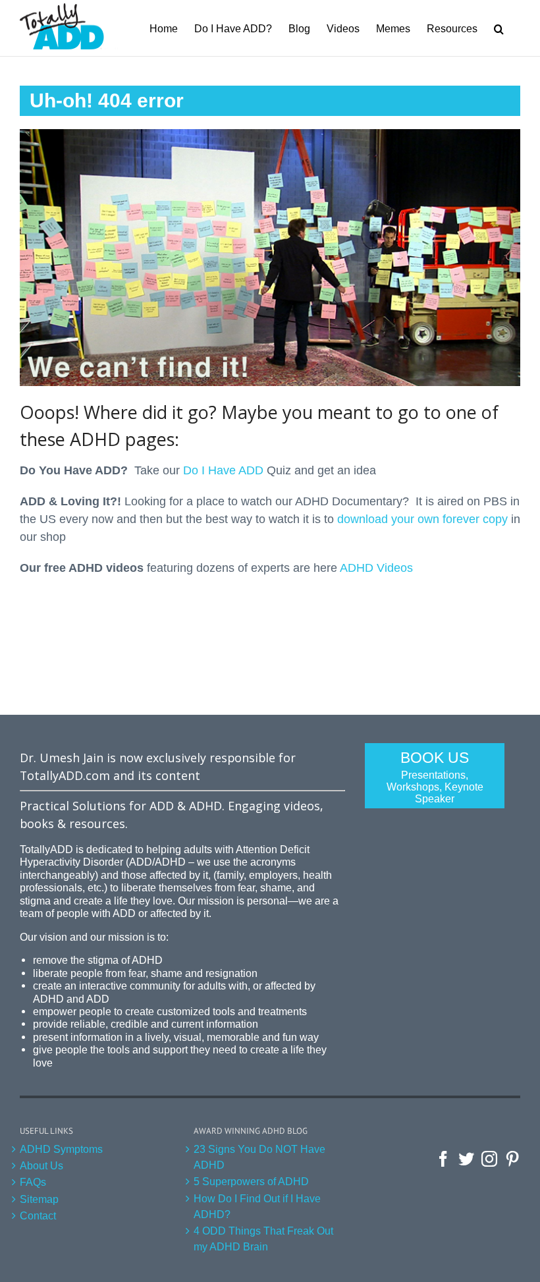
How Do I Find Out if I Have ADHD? (257, 1206)
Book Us (435, 776)
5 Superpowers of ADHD (251, 1181)
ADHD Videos (376, 567)
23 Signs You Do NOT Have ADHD (259, 1157)
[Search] (499, 28)
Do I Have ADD (223, 470)
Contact (38, 1215)
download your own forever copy (422, 519)
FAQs (33, 1182)
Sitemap (39, 1199)
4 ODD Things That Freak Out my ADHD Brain (263, 1238)
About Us (41, 1165)
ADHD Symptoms (61, 1149)
